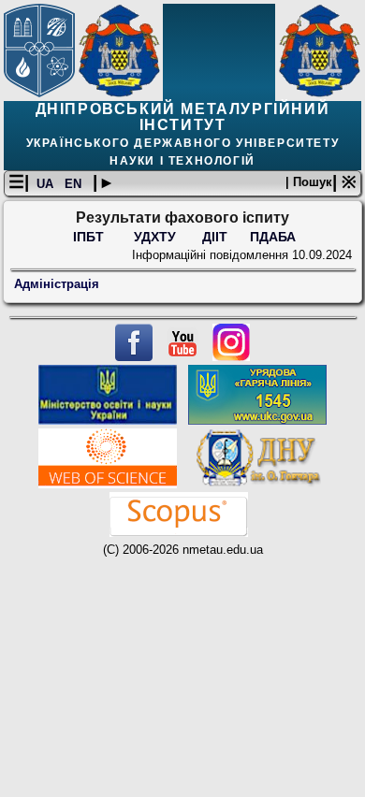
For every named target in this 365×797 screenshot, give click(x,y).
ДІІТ (214, 236)
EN (75, 184)
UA (46, 184)
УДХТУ (155, 236)
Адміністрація (56, 284)
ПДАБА (273, 236)
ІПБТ (90, 236)
